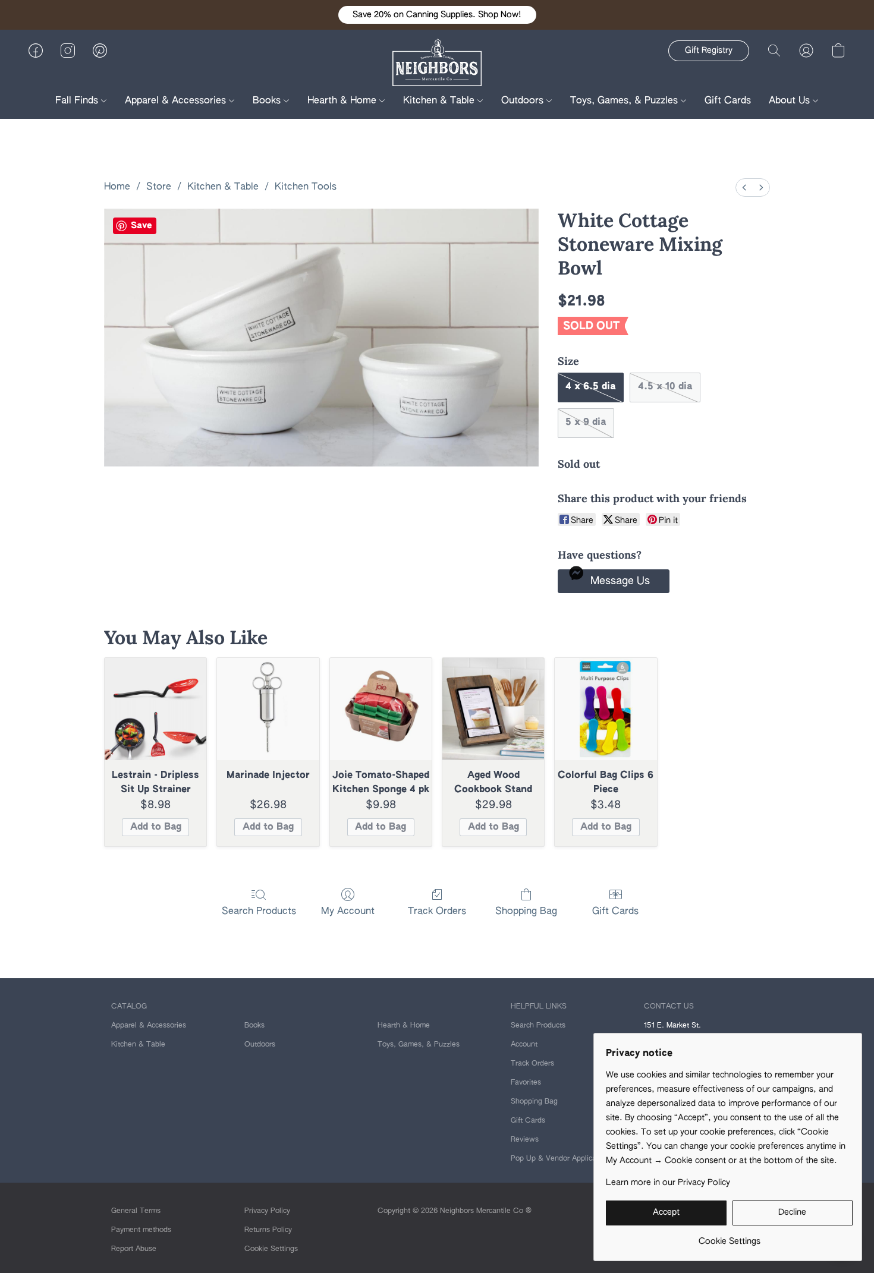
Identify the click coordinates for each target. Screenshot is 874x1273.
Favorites (526, 1082)
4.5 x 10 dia (665, 387)
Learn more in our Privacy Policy (668, 1183)
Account (524, 1044)
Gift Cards (728, 101)
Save (141, 225)
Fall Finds (78, 101)
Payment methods (141, 1230)
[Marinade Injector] (268, 709)
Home (117, 187)
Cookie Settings (271, 1249)
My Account (348, 911)
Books (268, 101)
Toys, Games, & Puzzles (625, 101)
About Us (791, 101)
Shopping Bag (526, 911)
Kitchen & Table (440, 101)
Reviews (525, 1139)
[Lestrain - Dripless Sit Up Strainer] (155, 709)
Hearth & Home (343, 101)
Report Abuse (133, 1249)
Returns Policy (268, 1230)
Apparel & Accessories (177, 101)
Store (158, 187)
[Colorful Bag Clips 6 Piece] (605, 709)
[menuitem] (744, 187)
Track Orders (437, 911)
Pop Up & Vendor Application (560, 1158)
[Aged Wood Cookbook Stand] (493, 709)
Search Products (259, 911)
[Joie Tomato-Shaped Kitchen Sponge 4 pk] (381, 709)
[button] (437, 15)
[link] (729, 1237)
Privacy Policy (267, 1211)
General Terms (136, 1211)
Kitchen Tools (306, 187)
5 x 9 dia (585, 422)
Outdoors (523, 101)
